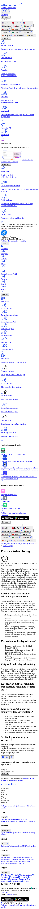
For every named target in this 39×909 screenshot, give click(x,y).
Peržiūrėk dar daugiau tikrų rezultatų (13, 241)
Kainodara (4, 515)
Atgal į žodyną (8, 546)
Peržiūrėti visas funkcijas (9, 162)
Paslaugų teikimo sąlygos (9, 806)
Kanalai (4, 243)
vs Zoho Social (16, 881)
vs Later (25, 881)
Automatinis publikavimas (18, 859)
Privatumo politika (16, 780)
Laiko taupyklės (19, 861)
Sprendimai (5, 164)
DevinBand (10, 894)
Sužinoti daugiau (27, 160)
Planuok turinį (6, 857)
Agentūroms (5, 833)
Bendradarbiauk (21, 857)
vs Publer (23, 879)
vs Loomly (14, 877)
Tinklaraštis (5, 846)
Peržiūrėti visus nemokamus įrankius (13, 513)
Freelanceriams (26, 833)
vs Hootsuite (7, 875)
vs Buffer (16, 875)
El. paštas (4, 769)
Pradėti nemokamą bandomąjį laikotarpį (21, 543)
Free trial (4, 8)
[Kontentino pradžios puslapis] (12, 6)
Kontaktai (7, 821)
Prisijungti (4, 15)
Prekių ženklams (15, 833)
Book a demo (11, 8)
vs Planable (24, 877)
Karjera (14, 819)
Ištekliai (4, 294)
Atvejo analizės (31, 846)
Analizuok (30, 859)
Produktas (5, 38)
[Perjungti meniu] (5, 11)
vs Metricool (14, 879)
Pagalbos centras (16, 821)
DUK (24, 846)
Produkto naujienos (15, 846)
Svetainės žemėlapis (28, 821)
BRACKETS (5, 892)
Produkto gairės (6, 819)
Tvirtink (13, 857)
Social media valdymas (16, 863)
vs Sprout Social (26, 875)
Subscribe (5, 773)
